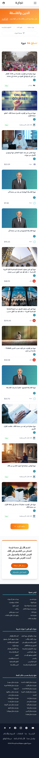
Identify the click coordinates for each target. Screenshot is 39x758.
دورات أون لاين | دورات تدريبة (26, 629)
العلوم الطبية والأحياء (13, 642)
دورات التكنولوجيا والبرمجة (29, 649)
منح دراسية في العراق (13, 708)
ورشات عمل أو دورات (13, 599)
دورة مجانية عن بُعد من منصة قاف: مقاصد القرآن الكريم (20, 427)
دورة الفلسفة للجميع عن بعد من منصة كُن (22, 231)
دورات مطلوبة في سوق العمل (28, 636)
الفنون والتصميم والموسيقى (29, 642)
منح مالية (34, 612)
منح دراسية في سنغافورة (12, 692)
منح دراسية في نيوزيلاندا (13, 711)
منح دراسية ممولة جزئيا (30, 606)
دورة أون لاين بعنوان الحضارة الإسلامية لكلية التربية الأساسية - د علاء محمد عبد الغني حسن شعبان (19, 270)
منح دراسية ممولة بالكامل (29, 609)
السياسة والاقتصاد (14, 658)
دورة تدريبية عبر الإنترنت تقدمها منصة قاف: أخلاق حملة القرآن (20, 114)
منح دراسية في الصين (31, 711)
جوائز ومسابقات (32, 618)
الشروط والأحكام (9, 733)
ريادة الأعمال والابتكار (13, 649)
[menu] (35, 3)
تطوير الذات (19, 27)
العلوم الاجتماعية (14, 662)
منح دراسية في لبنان (13, 695)
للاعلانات (20, 733)
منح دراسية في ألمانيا (31, 705)
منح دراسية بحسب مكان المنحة (26, 675)
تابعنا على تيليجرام (19, 572)
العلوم (17, 655)
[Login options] (4, 3)
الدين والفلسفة (14, 665)
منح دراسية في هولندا (31, 714)
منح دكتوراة (33, 602)
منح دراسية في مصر (31, 701)
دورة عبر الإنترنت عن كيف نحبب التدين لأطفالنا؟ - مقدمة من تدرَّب (20, 349)
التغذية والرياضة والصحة (29, 665)
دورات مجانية (31, 27)
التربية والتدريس (32, 662)
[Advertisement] (19, 751)
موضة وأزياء (15, 646)
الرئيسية (32, 733)
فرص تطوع (16, 606)
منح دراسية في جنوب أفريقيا (11, 705)
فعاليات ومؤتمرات (14, 602)
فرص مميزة (32, 592)
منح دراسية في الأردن (31, 685)
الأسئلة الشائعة (19, 738)
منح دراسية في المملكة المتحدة (29, 689)
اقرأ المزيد (5, 18)
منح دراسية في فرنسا (13, 701)
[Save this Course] (34, 80)
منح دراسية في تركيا (31, 708)
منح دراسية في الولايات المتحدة (28, 682)
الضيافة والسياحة (14, 652)
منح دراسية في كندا (31, 698)
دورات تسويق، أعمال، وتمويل (11, 639)
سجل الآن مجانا (19, 565)
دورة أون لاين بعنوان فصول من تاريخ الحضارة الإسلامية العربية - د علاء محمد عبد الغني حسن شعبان (21, 310)
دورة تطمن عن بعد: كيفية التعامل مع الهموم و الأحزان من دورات (21, 153)
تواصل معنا (31, 738)
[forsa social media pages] (33, 728)
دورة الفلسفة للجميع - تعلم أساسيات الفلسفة (21, 387)
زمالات (17, 609)
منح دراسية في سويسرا (13, 682)
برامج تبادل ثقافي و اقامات (12, 615)
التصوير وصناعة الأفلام (30, 646)
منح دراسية (33, 615)
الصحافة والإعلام (14, 636)
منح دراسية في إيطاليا (13, 698)
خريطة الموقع (7, 738)
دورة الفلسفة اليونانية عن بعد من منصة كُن (22, 192)
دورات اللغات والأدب (31, 639)
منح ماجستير (33, 599)
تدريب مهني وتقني (14, 612)
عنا (26, 733)
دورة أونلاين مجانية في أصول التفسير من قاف (21, 466)
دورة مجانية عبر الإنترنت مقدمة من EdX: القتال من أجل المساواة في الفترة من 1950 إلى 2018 (21, 75)
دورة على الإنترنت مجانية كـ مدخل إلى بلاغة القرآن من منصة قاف (20, 505)
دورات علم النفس (31, 652)
